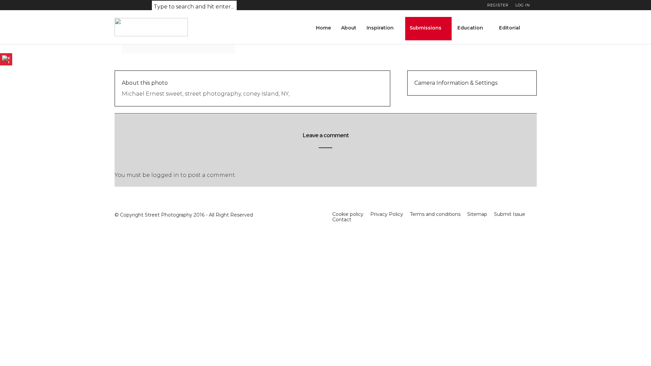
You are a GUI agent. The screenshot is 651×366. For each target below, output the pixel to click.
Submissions (425, 28)
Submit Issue (509, 214)
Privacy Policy (386, 214)
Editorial (509, 28)
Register (498, 5)
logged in (165, 175)
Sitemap (477, 214)
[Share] (534, 28)
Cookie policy (347, 214)
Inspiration (380, 28)
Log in (522, 5)
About (348, 28)
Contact (341, 220)
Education (470, 28)
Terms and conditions (435, 214)
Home (323, 28)
